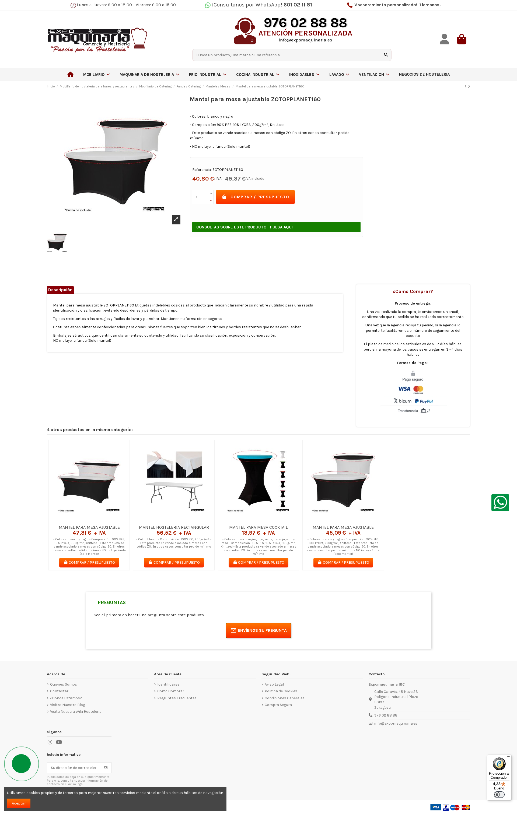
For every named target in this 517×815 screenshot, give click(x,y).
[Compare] (89, 520)
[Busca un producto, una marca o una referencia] (386, 55)
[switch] (499, 794)
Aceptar (19, 803)
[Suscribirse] (105, 768)
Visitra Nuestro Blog (67, 705)
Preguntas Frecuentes (177, 698)
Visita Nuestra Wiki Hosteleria (76, 711)
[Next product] (469, 86)
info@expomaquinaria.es (395, 723)
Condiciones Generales (285, 698)
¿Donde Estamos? (66, 698)
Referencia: (202, 169)
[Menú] (508, 757)
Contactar (59, 691)
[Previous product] (466, 86)
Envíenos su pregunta (262, 630)
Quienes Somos (63, 684)
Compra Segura (278, 705)
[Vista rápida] (97, 520)
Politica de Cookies (281, 691)
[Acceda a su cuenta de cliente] (444, 39)
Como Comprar (170, 691)
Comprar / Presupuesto (259, 196)
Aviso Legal (274, 684)
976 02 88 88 (385, 715)
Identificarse (168, 684)
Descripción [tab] (60, 289)
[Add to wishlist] (81, 520)
